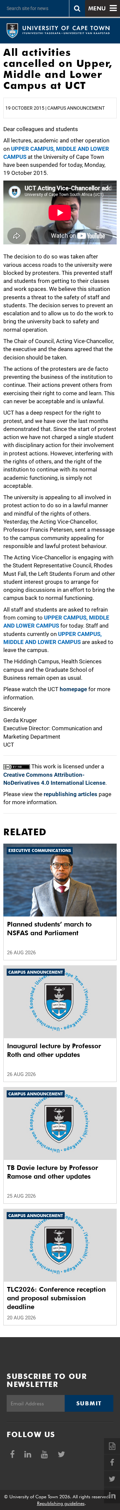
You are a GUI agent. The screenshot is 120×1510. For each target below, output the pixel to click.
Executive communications (39, 850)
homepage (73, 689)
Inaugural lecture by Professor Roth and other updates (54, 1050)
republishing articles (70, 794)
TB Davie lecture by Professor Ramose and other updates (52, 1172)
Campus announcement (35, 972)
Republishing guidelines (61, 1503)
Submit (89, 1403)
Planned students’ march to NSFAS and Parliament (49, 928)
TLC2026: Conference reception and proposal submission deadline (56, 1298)
